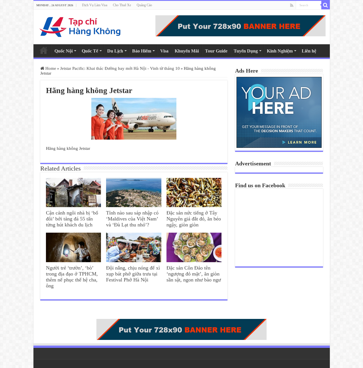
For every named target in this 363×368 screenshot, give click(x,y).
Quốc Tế (90, 51)
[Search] (325, 5)
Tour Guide (216, 51)
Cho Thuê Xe (122, 5)
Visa (164, 51)
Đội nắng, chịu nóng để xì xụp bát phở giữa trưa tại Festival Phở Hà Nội (133, 274)
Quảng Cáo (144, 5)
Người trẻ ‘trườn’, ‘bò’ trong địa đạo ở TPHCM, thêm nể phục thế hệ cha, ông (72, 277)
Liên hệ (309, 51)
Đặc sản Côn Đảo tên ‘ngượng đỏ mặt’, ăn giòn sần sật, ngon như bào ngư (193, 274)
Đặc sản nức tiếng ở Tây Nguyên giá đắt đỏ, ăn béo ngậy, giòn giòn (193, 219)
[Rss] (292, 5)
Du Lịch (115, 51)
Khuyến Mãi (187, 51)
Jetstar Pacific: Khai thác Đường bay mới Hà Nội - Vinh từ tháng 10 (120, 68)
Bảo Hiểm (141, 51)
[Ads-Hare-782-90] (240, 25)
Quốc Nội (63, 51)
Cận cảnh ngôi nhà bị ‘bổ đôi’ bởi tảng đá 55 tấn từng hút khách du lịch (72, 219)
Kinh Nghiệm (280, 51)
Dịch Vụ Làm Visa (94, 5)
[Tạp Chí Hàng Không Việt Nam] (80, 27)
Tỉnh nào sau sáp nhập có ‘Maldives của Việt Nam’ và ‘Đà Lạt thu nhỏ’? (132, 219)
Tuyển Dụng (246, 51)
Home (43, 50)
